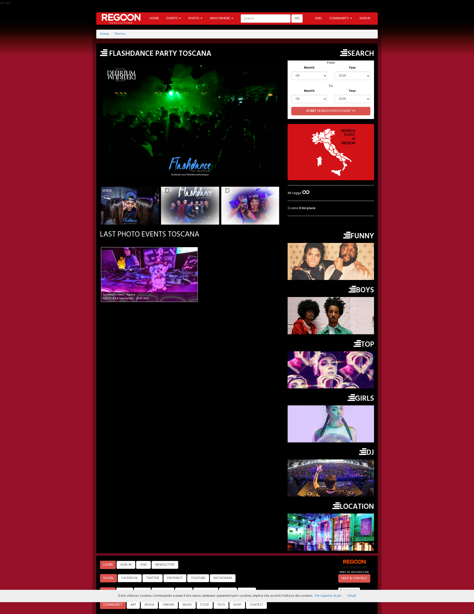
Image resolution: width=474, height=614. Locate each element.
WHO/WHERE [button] (220, 18)
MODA (149, 605)
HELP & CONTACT (354, 578)
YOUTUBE (198, 578)
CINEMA (168, 605)
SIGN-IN (126, 565)
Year (352, 67)
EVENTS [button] (172, 18)
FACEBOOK (129, 578)
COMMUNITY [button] (339, 18)
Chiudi (351, 596)
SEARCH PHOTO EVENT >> (331, 111)
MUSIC (187, 605)
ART (133, 605)
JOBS (318, 18)
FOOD (204, 605)
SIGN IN (364, 18)
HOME (154, 18)
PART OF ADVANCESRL (354, 572)
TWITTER (152, 578)
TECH (221, 605)
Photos (120, 34)
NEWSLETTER (165, 565)
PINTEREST (175, 578)
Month (309, 67)
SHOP (237, 605)
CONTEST (256, 605)
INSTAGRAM (223, 578)
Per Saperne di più (328, 596)
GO (297, 18)
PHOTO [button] (194, 18)
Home (104, 34)
